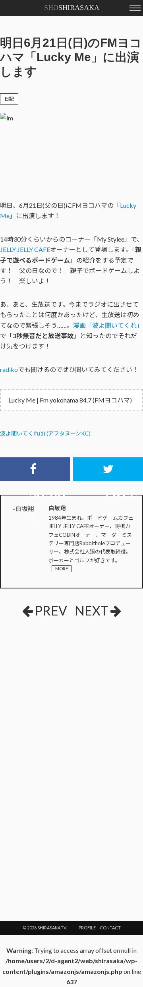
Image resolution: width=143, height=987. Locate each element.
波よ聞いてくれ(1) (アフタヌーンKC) (45, 433)
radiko (9, 369)
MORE (61, 568)
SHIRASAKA (71, 7)
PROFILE (87, 927)
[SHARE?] (35, 469)
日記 (9, 99)
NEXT (91, 610)
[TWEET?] (108, 469)
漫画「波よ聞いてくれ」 (108, 325)
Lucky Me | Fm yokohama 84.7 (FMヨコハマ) (70, 400)
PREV (51, 610)
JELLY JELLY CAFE (25, 249)
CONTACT (110, 927)
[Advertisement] (71, 683)
